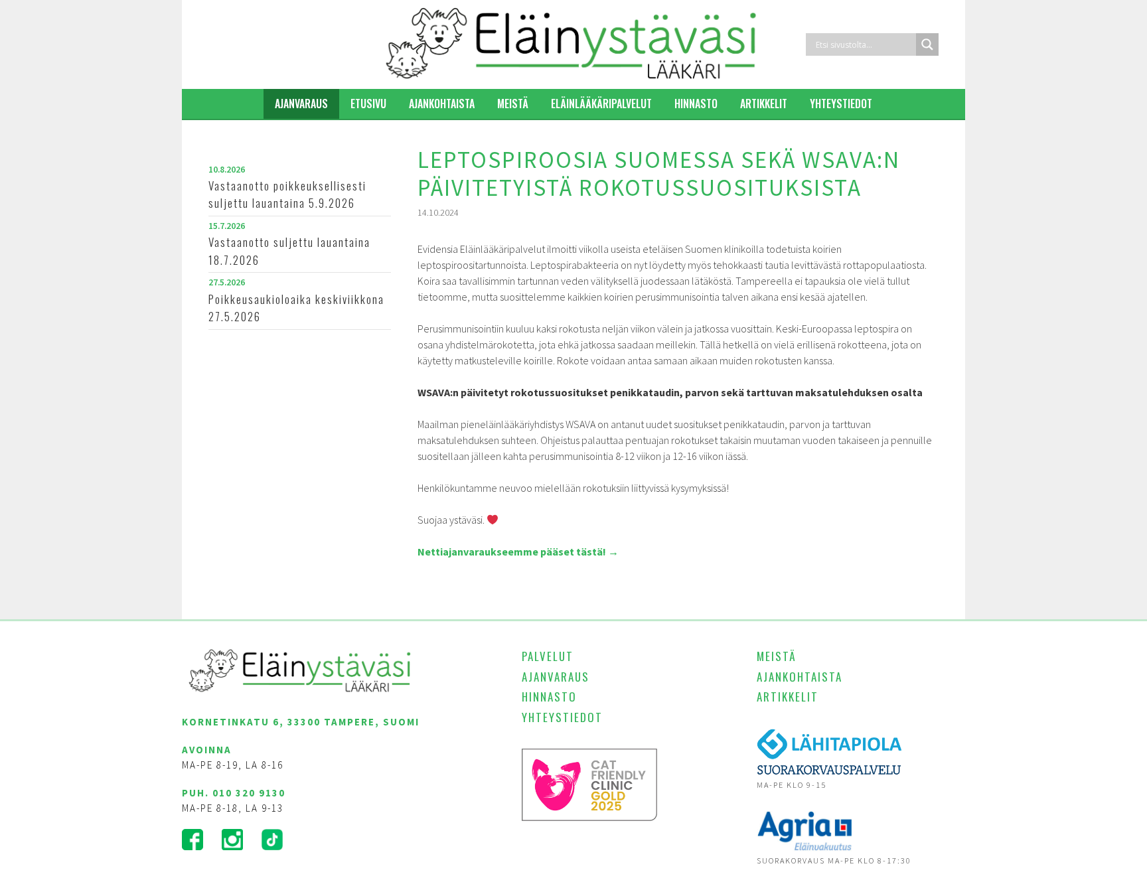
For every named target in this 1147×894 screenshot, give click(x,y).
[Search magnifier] (927, 44)
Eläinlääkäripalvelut (601, 104)
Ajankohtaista (442, 104)
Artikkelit (763, 104)
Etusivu (368, 104)
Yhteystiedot (841, 104)
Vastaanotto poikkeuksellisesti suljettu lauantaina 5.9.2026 (287, 194)
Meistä (512, 104)
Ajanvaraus (301, 104)
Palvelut (548, 656)
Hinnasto (696, 104)
